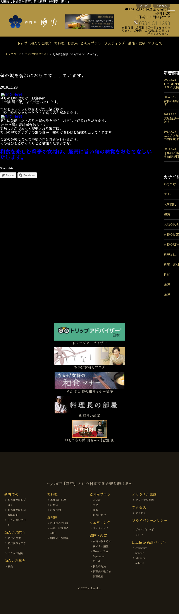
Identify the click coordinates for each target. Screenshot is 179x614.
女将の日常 (171, 234)
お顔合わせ (99, 515)
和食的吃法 (99, 566)
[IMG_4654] (11, 94)
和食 (167, 214)
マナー (168, 194)
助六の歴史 (14, 538)
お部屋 (72, 43)
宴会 (10, 566)
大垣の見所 (171, 224)
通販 (167, 284)
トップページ (13, 54)
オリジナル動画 (144, 500)
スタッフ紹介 (15, 553)
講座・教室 (136, 43)
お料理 (59, 43)
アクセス (161, 5)
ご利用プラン (90, 43)
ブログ (144, 5)
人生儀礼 (170, 204)
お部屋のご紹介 (59, 523)
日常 (167, 274)
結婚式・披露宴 (59, 538)
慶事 (95, 510)
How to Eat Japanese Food (100, 556)
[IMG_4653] (11, 117)
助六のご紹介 (40, 43)
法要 (95, 505)
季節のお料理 (58, 500)
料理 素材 (171, 264)
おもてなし (171, 184)
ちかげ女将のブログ (37, 54)
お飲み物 (55, 510)
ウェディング (114, 43)
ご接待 (97, 500)
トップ (22, 43)
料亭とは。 (171, 254)
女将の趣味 (171, 244)
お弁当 (54, 505)
